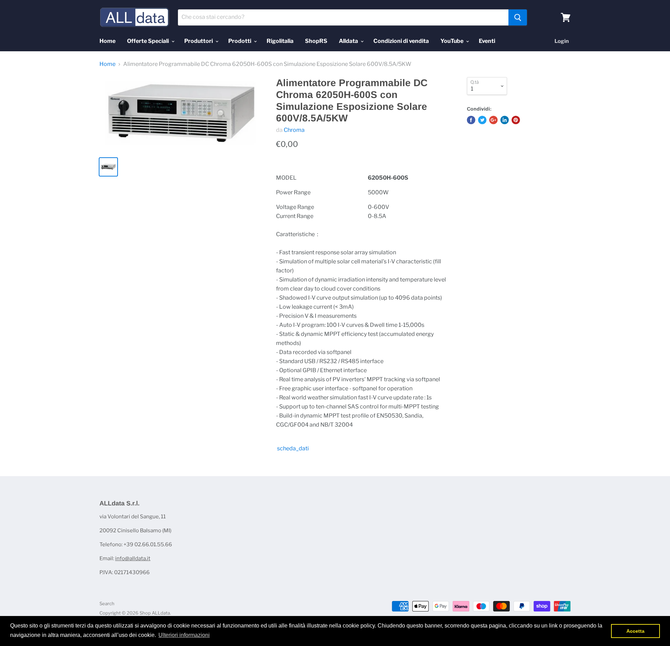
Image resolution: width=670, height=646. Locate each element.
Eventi (487, 41)
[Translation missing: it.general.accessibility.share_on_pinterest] (516, 120)
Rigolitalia (280, 41)
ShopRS (316, 41)
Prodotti (240, 41)
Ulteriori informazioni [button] (184, 635)
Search (106, 603)
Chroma (294, 130)
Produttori (199, 41)
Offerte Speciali (148, 41)
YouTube (452, 41)
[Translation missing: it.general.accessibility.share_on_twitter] (482, 120)
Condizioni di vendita (401, 41)
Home (107, 41)
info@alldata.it (132, 558)
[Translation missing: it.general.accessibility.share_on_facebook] (471, 120)
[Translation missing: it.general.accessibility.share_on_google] (493, 120)
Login (561, 41)
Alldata (349, 41)
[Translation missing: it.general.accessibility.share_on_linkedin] (504, 120)
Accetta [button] (635, 631)
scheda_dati (292, 448)
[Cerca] (517, 17)
